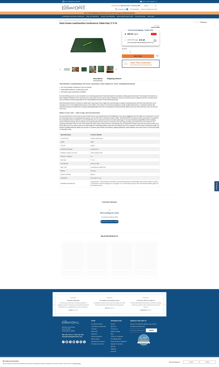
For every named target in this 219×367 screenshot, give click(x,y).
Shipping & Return (114, 78)
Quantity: (124, 48)
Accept (191, 362)
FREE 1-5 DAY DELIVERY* (149, 1)
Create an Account (152, 9)
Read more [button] (85, 307)
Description (98, 78)
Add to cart (138, 56)
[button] (54, 304)
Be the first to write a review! (109, 221)
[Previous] (60, 69)
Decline (207, 362)
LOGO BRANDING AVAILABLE (72, 1)
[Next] (116, 69)
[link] (73, 272)
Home (60, 20)
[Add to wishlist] (157, 56)
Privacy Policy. (77, 363)
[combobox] (148, 5)
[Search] (150, 5)
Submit (151, 330)
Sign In (143, 9)
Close (156, 1)
